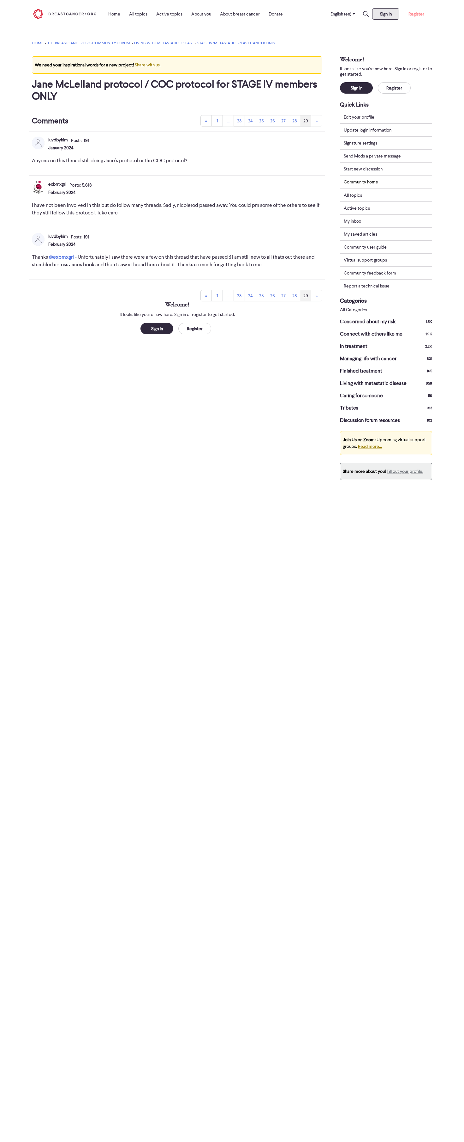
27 (283, 121)
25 (261, 121)
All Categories (353, 309)
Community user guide (365, 247)
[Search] (366, 14)
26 (272, 121)
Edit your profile (359, 117)
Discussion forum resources (386, 420)
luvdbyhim (58, 140)
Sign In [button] (157, 328)
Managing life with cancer (386, 358)
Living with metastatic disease (386, 383)
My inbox (352, 221)
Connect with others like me (386, 334)
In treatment (386, 346)
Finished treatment (386, 371)
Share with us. (148, 65)
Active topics (357, 208)
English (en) (340, 14)
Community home (361, 182)
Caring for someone (386, 395)
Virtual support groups (365, 260)
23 (239, 121)
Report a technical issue (367, 286)
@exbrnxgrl (61, 257)
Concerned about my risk (386, 321)
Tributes (386, 408)
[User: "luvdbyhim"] (38, 143)
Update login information (367, 130)
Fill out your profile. (405, 471)
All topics (353, 195)
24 (250, 121)
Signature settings (360, 143)
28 (294, 121)
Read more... (370, 446)
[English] (64, 14)
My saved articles (360, 234)
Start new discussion (363, 169)
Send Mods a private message (372, 156)
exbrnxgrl (57, 184)
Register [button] (195, 328)
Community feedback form (370, 273)
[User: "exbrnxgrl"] (38, 187)
